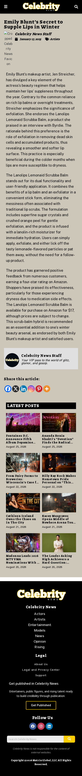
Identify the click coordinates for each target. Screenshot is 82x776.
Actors (39, 613)
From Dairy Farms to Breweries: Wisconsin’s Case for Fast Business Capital (23, 480)
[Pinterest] (38, 388)
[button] (6, 7)
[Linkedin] (23, 388)
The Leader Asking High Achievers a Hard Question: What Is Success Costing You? (57, 562)
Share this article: (22, 379)
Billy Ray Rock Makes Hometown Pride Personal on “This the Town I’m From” (59, 480)
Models (39, 630)
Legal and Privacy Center (41, 669)
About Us (41, 664)
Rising (40, 646)
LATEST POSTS (23, 405)
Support (41, 675)
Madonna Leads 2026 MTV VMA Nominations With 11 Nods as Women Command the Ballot (23, 562)
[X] (15, 388)
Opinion (40, 641)
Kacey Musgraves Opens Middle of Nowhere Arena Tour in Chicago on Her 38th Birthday (58, 522)
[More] (46, 388)
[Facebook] (7, 388)
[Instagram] (31, 388)
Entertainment (39, 624)
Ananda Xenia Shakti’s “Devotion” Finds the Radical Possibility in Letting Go (58, 442)
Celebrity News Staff (33, 34)
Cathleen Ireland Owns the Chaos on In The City (21, 519)
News (39, 635)
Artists (55, 39)
